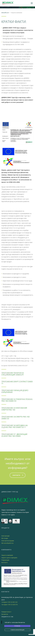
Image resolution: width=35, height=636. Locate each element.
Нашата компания (7, 555)
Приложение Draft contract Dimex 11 (17, 382)
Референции (5, 560)
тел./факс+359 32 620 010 (9, 604)
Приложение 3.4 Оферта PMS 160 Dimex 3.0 (15, 418)
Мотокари (4, 538)
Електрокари (5, 536)
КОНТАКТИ (16, 475)
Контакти (4, 562)
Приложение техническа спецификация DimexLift (12, 374)
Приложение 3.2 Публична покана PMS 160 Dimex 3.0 (16, 400)
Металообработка (7, 543)
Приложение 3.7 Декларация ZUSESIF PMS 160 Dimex (14, 435)
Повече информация (17, 630)
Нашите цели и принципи (9, 558)
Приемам (17, 626)
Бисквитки (4, 614)
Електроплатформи (7, 541)
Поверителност (6, 612)
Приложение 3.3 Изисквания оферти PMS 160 (14, 409)
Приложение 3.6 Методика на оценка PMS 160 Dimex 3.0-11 (14, 426)
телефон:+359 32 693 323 (9, 602)
